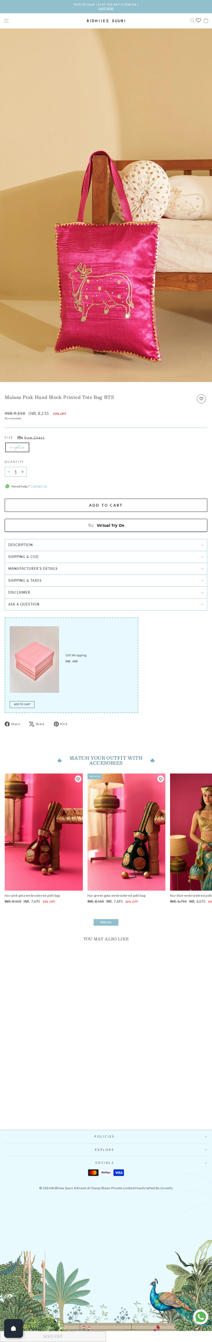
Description (20, 545)
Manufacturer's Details (33, 569)
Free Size (17, 447)
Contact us (38, 486)
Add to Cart (22, 704)
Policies (104, 1136)
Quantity (14, 461)
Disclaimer (19, 592)
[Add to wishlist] (201, 399)
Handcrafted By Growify (154, 1188)
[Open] (13, 1328)
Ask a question (23, 604)
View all (106, 922)
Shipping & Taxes (25, 580)
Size (25, 437)
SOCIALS (104, 1162)
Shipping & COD (23, 557)
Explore (104, 1149)
